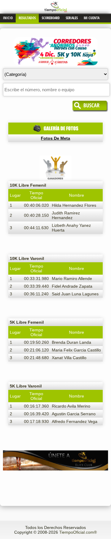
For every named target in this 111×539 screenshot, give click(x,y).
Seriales (72, 17)
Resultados (27, 17)
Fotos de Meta (55, 138)
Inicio (8, 17)
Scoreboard (51, 17)
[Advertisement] (55, 483)
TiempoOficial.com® (78, 532)
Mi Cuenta (91, 17)
